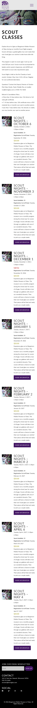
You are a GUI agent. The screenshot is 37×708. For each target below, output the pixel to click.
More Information (22, 175)
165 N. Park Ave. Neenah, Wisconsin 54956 (15, 678)
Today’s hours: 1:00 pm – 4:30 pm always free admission (21, 4)
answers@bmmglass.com (9, 682)
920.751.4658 (6, 680)
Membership (25, 6)
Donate (18, 6)
